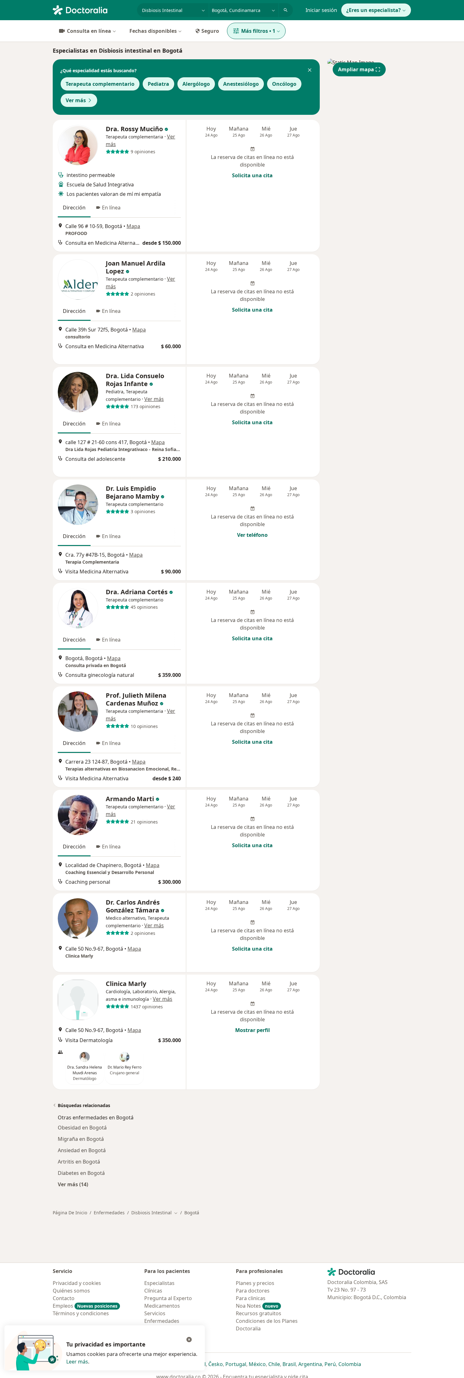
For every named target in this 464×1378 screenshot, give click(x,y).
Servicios (154, 1313)
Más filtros (258, 30)
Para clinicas (250, 1298)
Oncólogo (284, 83)
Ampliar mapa (356, 69)
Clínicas (153, 1290)
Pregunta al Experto (168, 1298)
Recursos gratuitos (258, 1313)
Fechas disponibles (153, 30)
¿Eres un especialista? (373, 10)
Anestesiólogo (241, 83)
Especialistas (159, 1283)
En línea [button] (111, 207)
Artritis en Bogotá (79, 1161)
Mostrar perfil (252, 1030)
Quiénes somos (71, 1290)
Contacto (63, 1298)
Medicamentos (162, 1305)
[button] (309, 70)
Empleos (85, 1305)
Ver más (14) (73, 1184)
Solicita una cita (252, 175)
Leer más (77, 1361)
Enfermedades (109, 1213)
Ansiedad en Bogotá (82, 1150)
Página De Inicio (70, 1213)
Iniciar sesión (321, 10)
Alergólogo (196, 83)
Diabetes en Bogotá (81, 1173)
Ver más (76, 100)
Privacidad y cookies (77, 1283)
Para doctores (253, 1290)
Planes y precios (255, 1283)
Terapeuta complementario (100, 83)
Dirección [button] (74, 207)
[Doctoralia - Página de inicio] (92, 9)
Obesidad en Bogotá (82, 1127)
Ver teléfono (252, 534)
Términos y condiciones (81, 1313)
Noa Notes (257, 1305)
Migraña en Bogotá (81, 1138)
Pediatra (158, 83)
